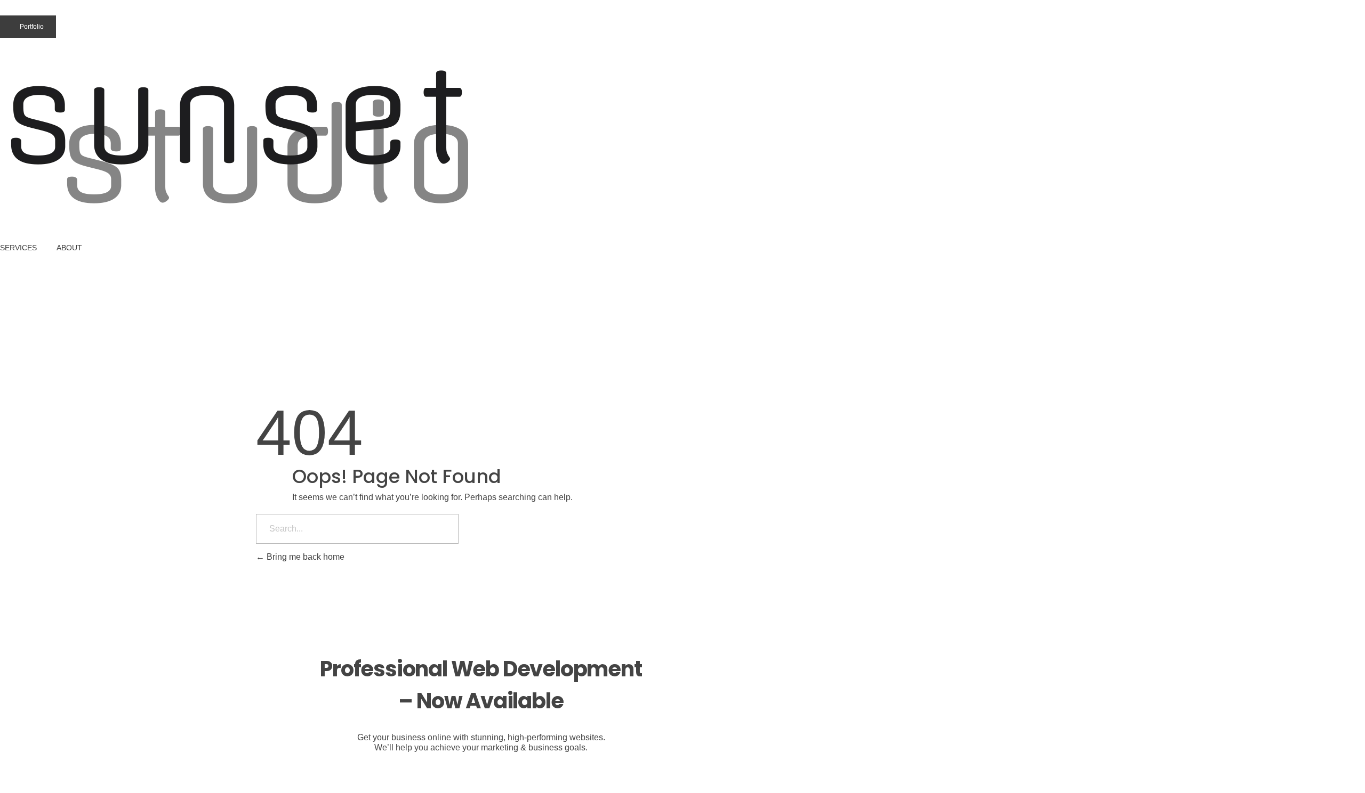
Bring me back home (304, 556)
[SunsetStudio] (242, 138)
